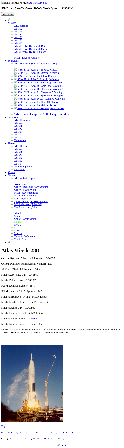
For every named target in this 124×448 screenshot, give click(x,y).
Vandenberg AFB (23, 166)
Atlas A (18, 28)
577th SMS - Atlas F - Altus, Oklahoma (37, 102)
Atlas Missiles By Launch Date (30, 46)
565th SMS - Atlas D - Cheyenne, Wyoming (40, 89)
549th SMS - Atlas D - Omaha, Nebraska (38, 73)
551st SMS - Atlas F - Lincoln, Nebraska (38, 79)
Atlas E (18, 40)
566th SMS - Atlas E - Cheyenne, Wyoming (39, 92)
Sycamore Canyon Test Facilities (31, 201)
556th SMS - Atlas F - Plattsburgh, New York (40, 82)
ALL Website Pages (24, 178)
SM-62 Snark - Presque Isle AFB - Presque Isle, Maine (42, 114)
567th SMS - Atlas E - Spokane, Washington (40, 95)
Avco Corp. (20, 184)
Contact (18, 216)
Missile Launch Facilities (27, 57)
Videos (11, 172)
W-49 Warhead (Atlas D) (27, 207)
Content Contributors (25, 218)
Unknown (19, 169)
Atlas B (18, 31)
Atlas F (18, 43)
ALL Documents (22, 120)
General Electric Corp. (25, 189)
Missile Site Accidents (25, 195)
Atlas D (18, 37)
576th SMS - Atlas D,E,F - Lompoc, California (41, 98)
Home (3, 433)
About (17, 213)
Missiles (12, 22)
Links (17, 230)
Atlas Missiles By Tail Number (30, 52)
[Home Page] (10, 20)
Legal (17, 227)
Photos (11, 143)
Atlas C (18, 34)
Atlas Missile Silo (38, 2)
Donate (18, 221)
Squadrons (13, 60)
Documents (13, 117)
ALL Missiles (21, 25)
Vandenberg (20, 140)
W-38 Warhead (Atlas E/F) (28, 204)
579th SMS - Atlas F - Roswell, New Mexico (40, 108)
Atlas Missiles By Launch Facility (31, 49)
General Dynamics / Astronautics (31, 186)
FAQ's (17, 224)
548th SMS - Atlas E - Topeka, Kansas (37, 69)
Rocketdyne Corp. (23, 198)
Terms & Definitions (24, 236)
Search (61, 433)
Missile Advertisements (26, 192)
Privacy (18, 233)
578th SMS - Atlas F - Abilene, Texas (36, 105)
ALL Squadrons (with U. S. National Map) (36, 63)
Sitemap (12, 175)
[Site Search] (9, 242)
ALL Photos (20, 146)
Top (3, 426)
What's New (20, 239)
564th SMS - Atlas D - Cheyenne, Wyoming (40, 85)
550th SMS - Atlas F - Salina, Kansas (36, 76)
